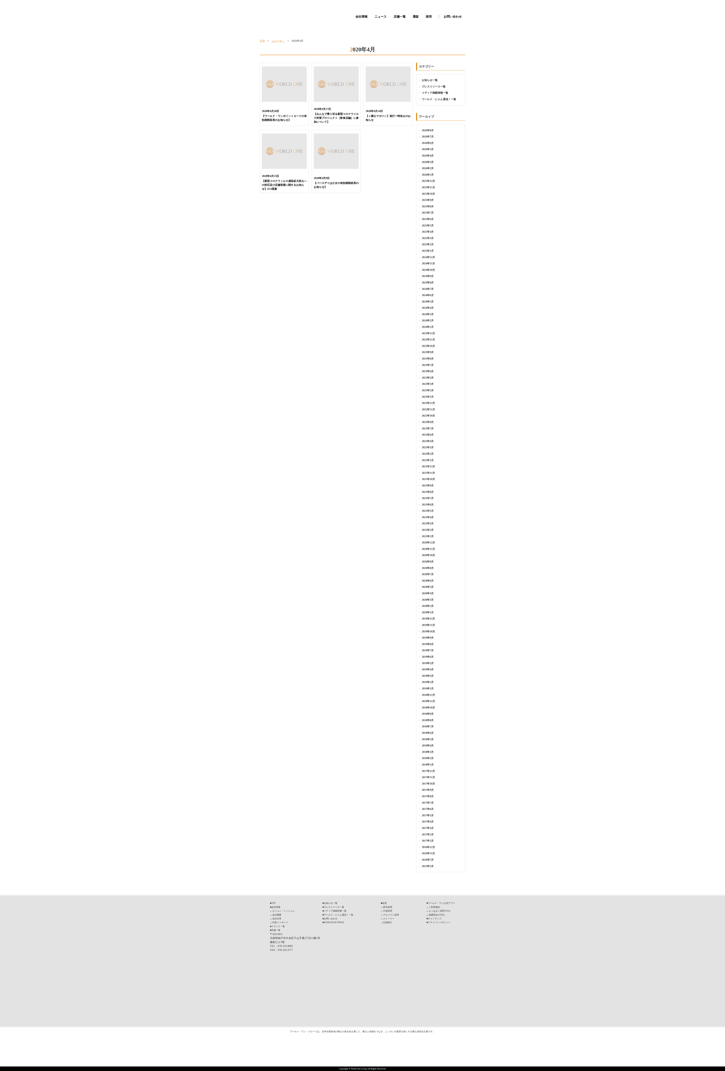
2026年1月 (428, 174)
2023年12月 (428, 333)
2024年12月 (428, 257)
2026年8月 (428, 130)
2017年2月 (428, 834)
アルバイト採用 (391, 915)
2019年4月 (428, 669)
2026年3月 (428, 162)
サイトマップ (434, 918)
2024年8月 (428, 282)
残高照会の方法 (437, 915)
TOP (262, 40)
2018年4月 (428, 745)
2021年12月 (428, 466)
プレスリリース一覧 (434, 86)
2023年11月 (428, 339)
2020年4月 (428, 593)
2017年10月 (428, 783)
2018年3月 (428, 752)
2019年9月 (428, 637)
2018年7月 (428, 726)
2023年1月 (428, 396)
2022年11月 (428, 409)
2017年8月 (428, 796)
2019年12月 (428, 618)
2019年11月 (428, 625)
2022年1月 (428, 460)
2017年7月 (428, 802)
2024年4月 (428, 307)
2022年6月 (428, 434)
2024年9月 (428, 276)
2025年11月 (428, 187)
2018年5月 (428, 739)
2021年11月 (428, 472)
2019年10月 (428, 631)
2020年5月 (428, 587)
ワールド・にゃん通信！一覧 (439, 99)
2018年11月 (428, 701)
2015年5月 (428, 866)
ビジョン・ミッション (283, 911)
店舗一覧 (400, 16)
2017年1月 (428, 840)
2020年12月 (428, 542)
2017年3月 (428, 828)
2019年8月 (428, 644)
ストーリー (388, 918)
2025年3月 (428, 238)
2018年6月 (428, 732)
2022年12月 (428, 403)
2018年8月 (428, 720)
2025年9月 (428, 200)
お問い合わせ (453, 16)
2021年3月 (428, 523)
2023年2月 (428, 390)
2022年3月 (428, 447)
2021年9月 (428, 485)
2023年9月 (428, 352)
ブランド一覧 (278, 926)
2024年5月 (428, 301)
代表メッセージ (280, 922)
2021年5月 (428, 510)
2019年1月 (428, 688)
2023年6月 (428, 371)
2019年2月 (428, 682)
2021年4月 (428, 517)
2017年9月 (428, 790)
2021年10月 (428, 479)
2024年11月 (428, 263)
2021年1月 (428, 536)
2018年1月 (428, 764)
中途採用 (387, 911)
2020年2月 (428, 606)
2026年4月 (428, 155)
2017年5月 (428, 815)
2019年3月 (428, 675)
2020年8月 (428, 568)
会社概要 (276, 915)
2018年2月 (428, 758)
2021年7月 (428, 498)
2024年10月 (428, 270)
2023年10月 (428, 346)
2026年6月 (428, 143)
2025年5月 (428, 225)
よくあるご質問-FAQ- (440, 911)
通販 (416, 16)
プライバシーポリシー (439, 922)
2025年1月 (428, 250)
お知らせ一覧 (430, 80)
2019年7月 (428, 650)
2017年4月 (428, 821)
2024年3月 (428, 314)
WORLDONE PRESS (334, 922)
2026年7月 (428, 136)
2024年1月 (428, 327)
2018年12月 (428, 695)
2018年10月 (428, 707)
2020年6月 (428, 580)
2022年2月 (428, 453)
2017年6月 (428, 809)
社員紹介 (387, 922)
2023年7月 (428, 365)
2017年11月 (428, 777)
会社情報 (362, 16)
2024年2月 (428, 320)
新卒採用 (387, 907)
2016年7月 (428, 859)
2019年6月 (428, 656)
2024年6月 (428, 295)
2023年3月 (428, 384)
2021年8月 (428, 492)
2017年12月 (428, 771)
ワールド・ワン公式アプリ (441, 903)
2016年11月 (428, 853)
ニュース (381, 16)
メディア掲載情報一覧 (435, 92)
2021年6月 (428, 504)
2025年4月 (428, 231)
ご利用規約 (434, 907)
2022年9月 (428, 422)
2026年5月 (428, 149)
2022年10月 (428, 415)
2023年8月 (428, 358)
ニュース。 (278, 40)
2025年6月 (428, 219)
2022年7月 (428, 428)
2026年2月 (428, 168)
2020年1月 (428, 612)
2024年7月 (428, 289)
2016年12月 (428, 847)
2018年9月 (428, 713)
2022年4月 (428, 441)
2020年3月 (428, 599)
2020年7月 (428, 574)
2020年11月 (428, 549)
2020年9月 (428, 561)
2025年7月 (428, 212)
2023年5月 (428, 377)
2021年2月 (428, 530)
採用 (429, 16)
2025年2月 (428, 244)
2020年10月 (428, 555)
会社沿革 (276, 918)
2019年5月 (428, 663)
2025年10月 (428, 193)
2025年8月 (428, 206)
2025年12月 (428, 181)
